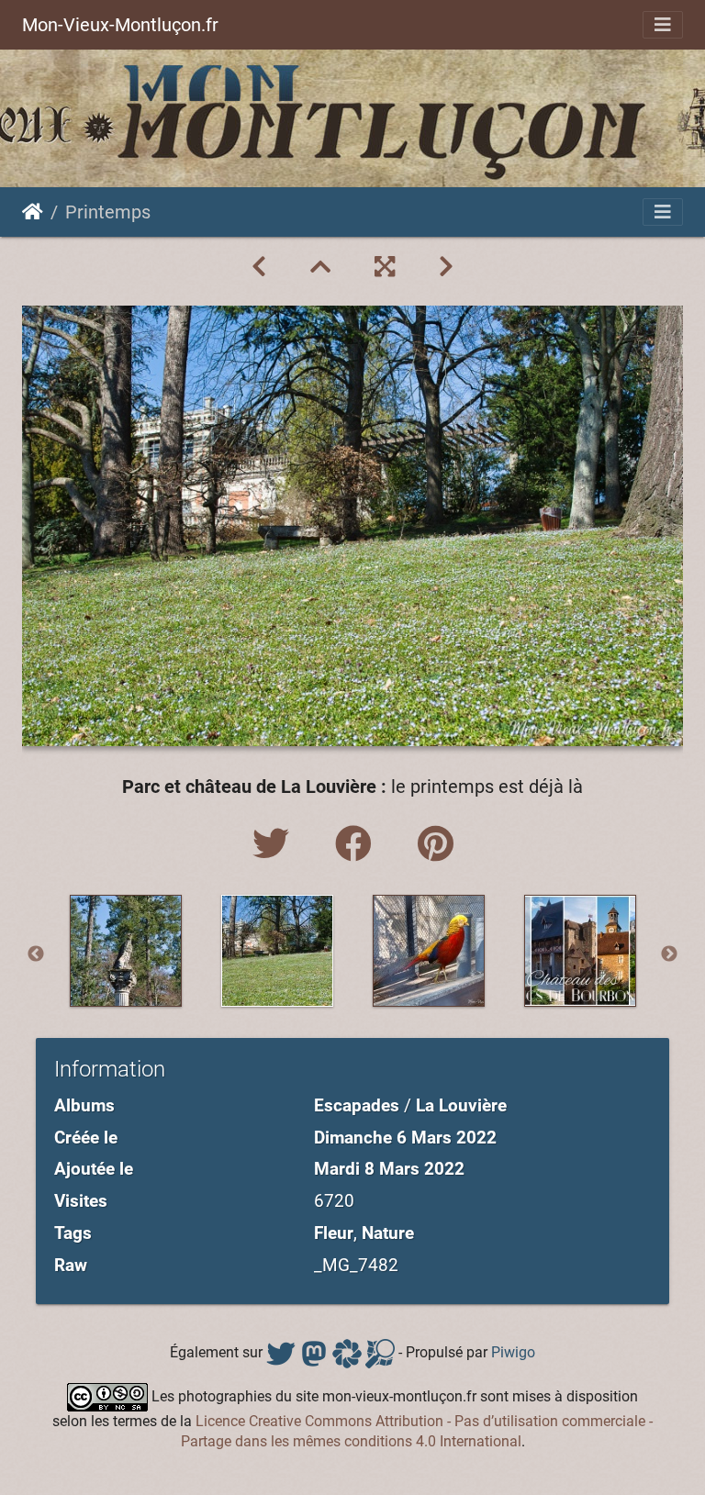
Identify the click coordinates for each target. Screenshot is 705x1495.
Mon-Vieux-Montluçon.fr (120, 25)
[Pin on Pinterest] (435, 844)
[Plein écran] (384, 267)
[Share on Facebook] (358, 844)
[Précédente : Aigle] (258, 267)
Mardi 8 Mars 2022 (389, 1168)
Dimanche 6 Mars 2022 (405, 1137)
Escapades (356, 1105)
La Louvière (461, 1105)
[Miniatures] (320, 267)
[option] (125, 951)
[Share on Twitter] (275, 844)
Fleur (333, 1233)
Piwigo (513, 1352)
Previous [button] (36, 954)
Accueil (32, 212)
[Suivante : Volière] (446, 267)
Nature (388, 1233)
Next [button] (669, 954)
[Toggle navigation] (663, 25)
